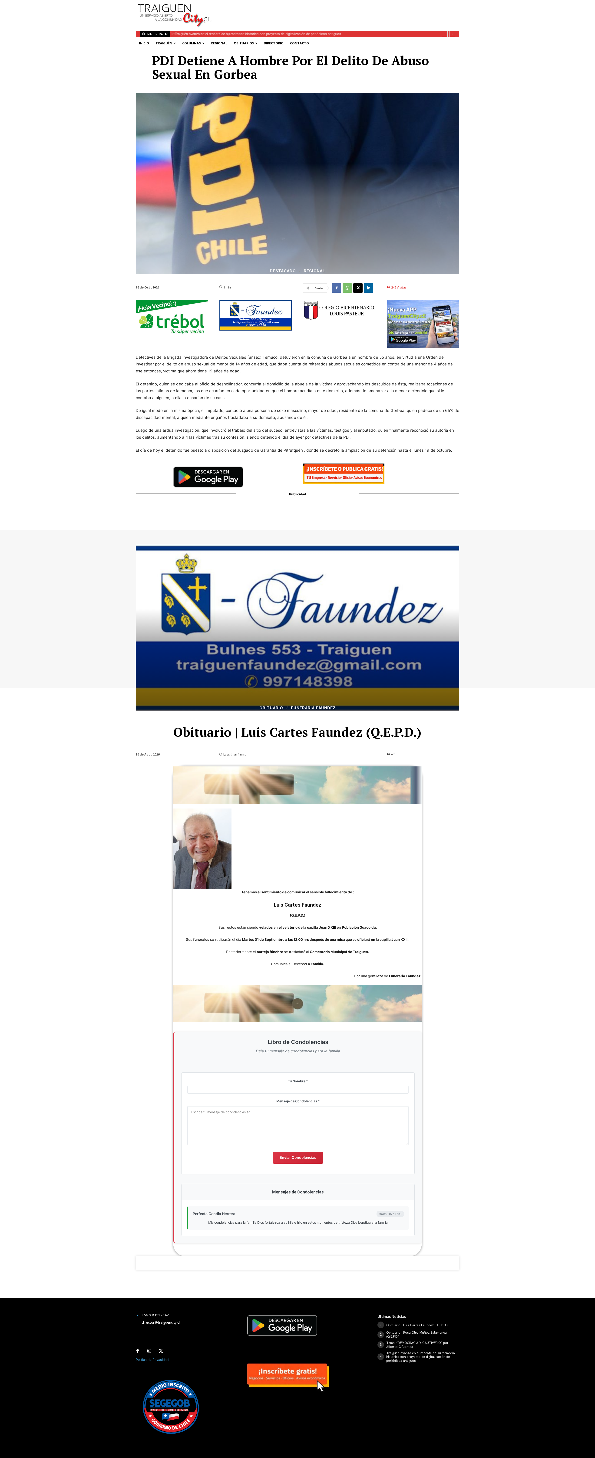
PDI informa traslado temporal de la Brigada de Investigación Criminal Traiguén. (234, 34)
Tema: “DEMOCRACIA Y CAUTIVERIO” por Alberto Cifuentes (417, 1345)
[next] (452, 34)
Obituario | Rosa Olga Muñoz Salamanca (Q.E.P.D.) (416, 1334)
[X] (358, 288)
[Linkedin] (368, 288)
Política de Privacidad (152, 1360)
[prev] (445, 34)
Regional (314, 271)
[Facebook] (336, 288)
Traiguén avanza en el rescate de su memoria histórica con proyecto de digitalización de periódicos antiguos (420, 1357)
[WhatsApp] (347, 288)
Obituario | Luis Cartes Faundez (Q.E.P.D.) (417, 1325)
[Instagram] (149, 1351)
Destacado (283, 271)
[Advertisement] (331, 10)
